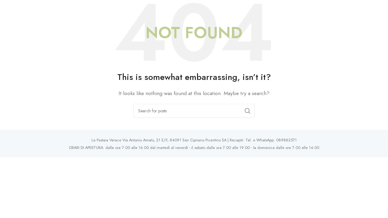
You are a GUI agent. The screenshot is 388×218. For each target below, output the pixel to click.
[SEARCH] (248, 111)
